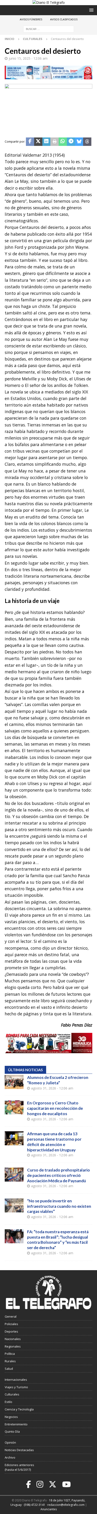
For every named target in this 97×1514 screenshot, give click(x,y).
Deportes (11, 1331)
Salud (9, 1368)
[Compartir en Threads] (87, 141)
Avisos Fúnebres (31, 19)
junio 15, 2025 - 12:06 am (28, 58)
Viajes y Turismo (16, 1387)
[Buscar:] (48, 29)
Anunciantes (48, 1509)
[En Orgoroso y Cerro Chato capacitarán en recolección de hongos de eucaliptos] (14, 1107)
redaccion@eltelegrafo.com (66, 1505)
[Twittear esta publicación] (38, 141)
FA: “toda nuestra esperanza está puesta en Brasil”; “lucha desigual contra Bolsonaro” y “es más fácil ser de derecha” (58, 1239)
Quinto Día (12, 1431)
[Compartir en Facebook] (30, 141)
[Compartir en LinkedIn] (46, 141)
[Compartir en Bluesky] (79, 141)
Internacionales (16, 1379)
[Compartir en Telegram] (71, 141)
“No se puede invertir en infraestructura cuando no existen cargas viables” (59, 1206)
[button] (90, 10)
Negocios (11, 1417)
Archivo (10, 1457)
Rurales (10, 1361)
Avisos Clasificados (63, 19)
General (10, 1316)
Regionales (13, 1346)
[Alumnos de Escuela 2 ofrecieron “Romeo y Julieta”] (14, 1082)
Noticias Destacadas (19, 1450)
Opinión (10, 1442)
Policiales (11, 1324)
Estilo (8, 1402)
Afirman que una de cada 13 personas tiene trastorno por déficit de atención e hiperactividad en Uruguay (54, 1141)
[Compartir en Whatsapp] (63, 141)
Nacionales (13, 1339)
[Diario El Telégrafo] (48, 2)
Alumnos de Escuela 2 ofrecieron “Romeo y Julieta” (57, 1080)
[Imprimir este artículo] (54, 141)
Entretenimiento (16, 1424)
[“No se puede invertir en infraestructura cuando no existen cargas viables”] (14, 1205)
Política (10, 1354)
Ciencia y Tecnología (19, 1409)
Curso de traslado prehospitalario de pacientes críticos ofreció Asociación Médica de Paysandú (58, 1175)
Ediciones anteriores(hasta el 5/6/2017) (19, 1467)
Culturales (12, 1394)
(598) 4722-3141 (34, 1505)
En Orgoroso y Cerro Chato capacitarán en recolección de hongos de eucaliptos (55, 1108)
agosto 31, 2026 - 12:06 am (52, 1088)
